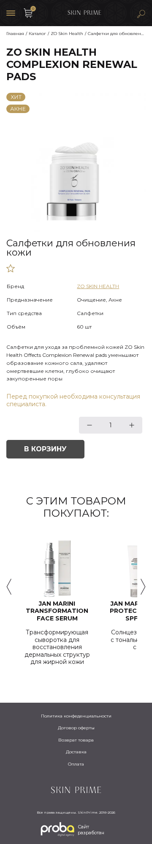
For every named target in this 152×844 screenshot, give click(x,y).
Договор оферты (76, 728)
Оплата (76, 764)
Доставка (76, 752)
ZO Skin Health (98, 286)
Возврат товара (76, 740)
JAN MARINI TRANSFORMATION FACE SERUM (57, 611)
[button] (8, 587)
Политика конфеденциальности (76, 716)
